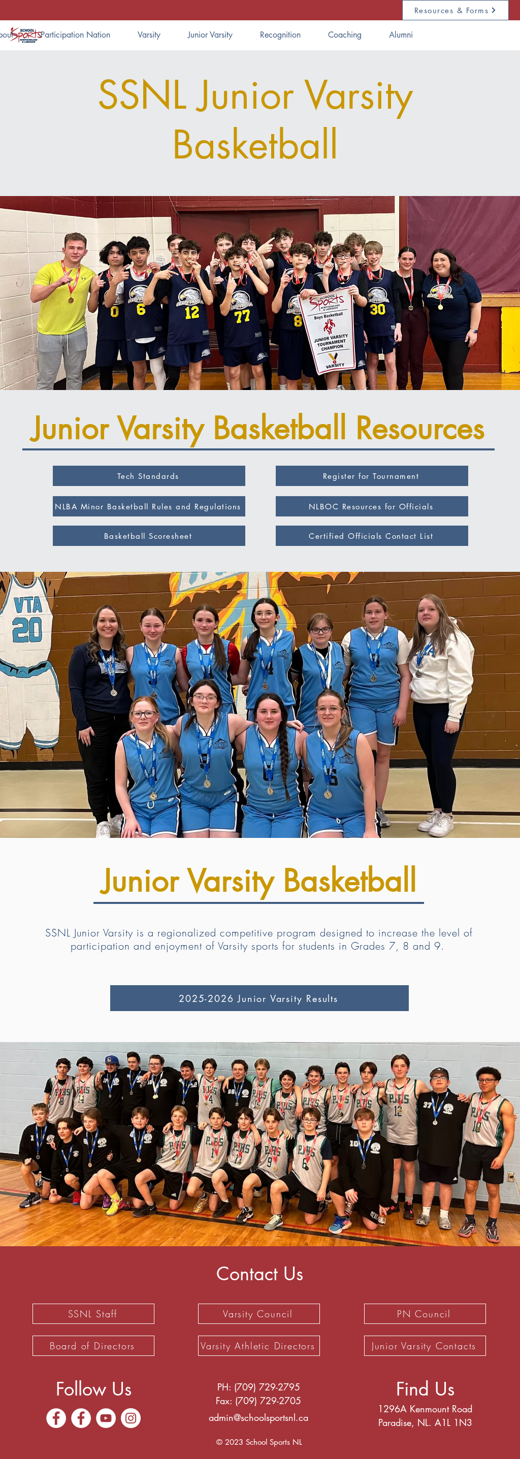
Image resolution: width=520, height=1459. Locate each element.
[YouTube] (106, 1418)
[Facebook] (56, 1418)
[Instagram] (131, 1418)
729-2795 (279, 1387)
